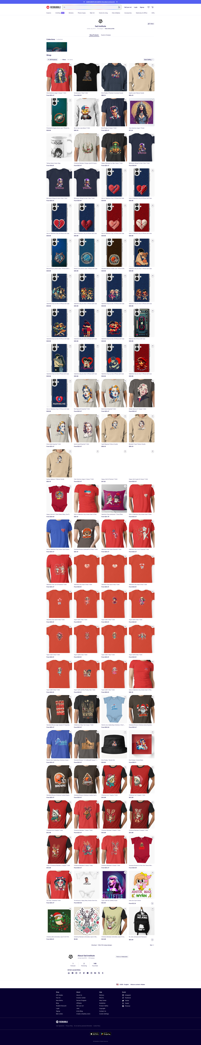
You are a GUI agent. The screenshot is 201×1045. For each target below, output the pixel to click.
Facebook (128, 998)
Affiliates (79, 1003)
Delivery (101, 995)
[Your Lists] (148, 7)
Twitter (127, 1000)
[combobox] (91, 7)
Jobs (77, 1008)
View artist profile (109, 28)
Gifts (153, 13)
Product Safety (103, 1006)
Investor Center (81, 998)
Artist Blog (79, 1011)
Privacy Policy (69, 1025)
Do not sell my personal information (83, 1025)
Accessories (128, 13)
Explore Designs (106, 35)
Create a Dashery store (83, 1014)
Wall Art (92, 13)
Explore (48, 13)
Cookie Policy (96, 1025)
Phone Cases (82, 13)
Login (57, 1008)
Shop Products (94, 35)
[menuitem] (48, 13)
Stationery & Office (141, 13)
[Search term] (119, 7)
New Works (59, 1000)
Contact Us (102, 1011)
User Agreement (60, 1025)
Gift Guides (59, 995)
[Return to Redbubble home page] (53, 7)
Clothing (59, 13)
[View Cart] (153, 7)
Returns (101, 998)
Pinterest (127, 1006)
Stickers (71, 13)
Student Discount (61, 1006)
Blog (57, 1003)
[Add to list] (70, 65)
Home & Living (103, 13)
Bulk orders (59, 1014)
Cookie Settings (104, 1013)
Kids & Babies (116, 13)
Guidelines (102, 1003)
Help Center (102, 1000)
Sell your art (80, 1006)
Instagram (128, 995)
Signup (58, 1011)
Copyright (102, 1008)
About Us (79, 995)
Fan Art (58, 998)
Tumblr (127, 1003)
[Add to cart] (152, 903)
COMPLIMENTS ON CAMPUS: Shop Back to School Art (100, 2)
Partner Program (81, 1000)
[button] (100, 2)
